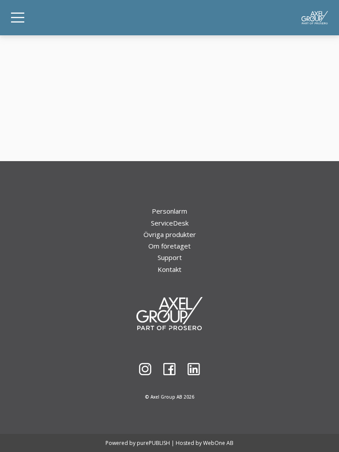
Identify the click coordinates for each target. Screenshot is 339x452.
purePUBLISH (153, 443)
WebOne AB (218, 443)
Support (170, 257)
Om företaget (169, 245)
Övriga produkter (169, 234)
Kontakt (169, 269)
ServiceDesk (169, 222)
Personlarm (169, 211)
